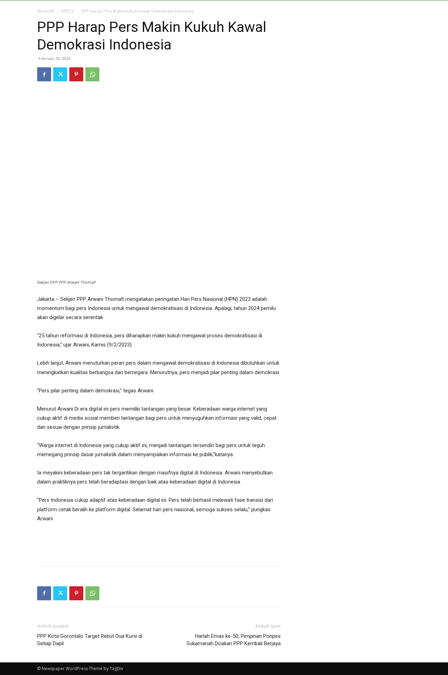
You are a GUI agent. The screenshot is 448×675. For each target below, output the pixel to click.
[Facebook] (44, 74)
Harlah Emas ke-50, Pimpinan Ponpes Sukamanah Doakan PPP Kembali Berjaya (234, 640)
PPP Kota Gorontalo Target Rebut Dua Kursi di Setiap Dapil (89, 640)
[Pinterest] (76, 74)
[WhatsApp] (92, 74)
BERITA (68, 11)
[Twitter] (60, 74)
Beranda (45, 11)
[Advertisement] (159, 542)
